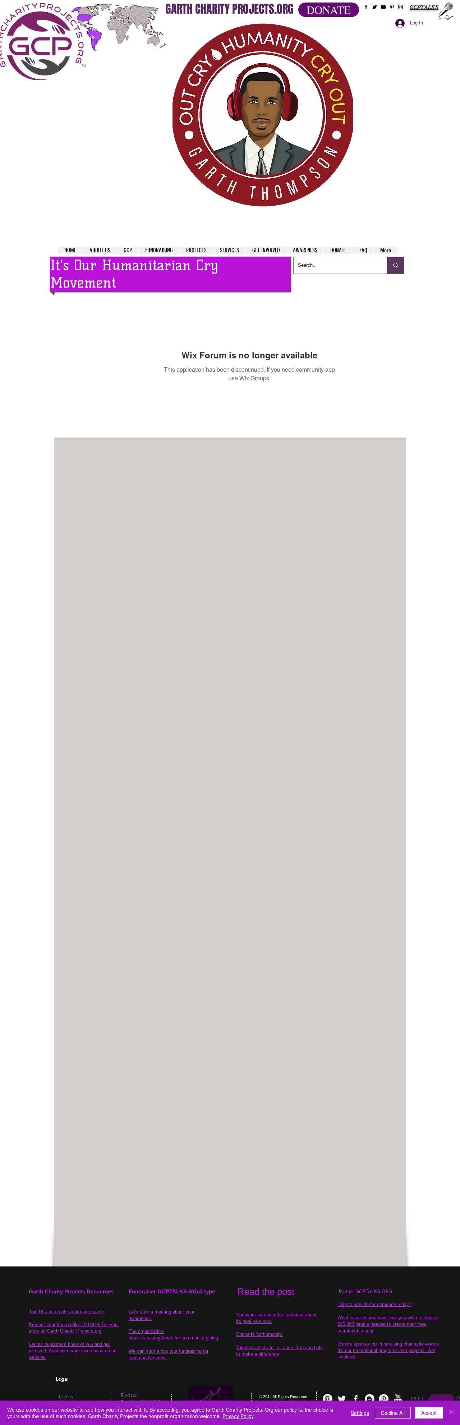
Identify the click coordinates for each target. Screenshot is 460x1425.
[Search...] (395, 265)
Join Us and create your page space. (67, 1311)
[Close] (451, 1412)
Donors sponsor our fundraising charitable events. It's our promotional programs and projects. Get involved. (389, 1350)
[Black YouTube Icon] (383, 7)
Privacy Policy (238, 1416)
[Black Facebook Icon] (366, 7)
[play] (333, 28)
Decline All (393, 1412)
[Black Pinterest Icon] (392, 7)
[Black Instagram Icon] (400, 7)
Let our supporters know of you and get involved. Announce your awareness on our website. (73, 1351)
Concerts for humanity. (259, 1334)
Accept (429, 1412)
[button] (262, 115)
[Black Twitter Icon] (375, 7)
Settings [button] (360, 1412)
